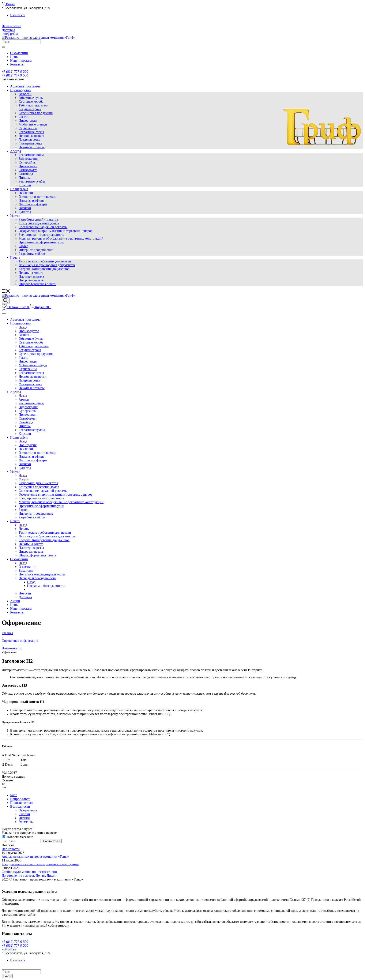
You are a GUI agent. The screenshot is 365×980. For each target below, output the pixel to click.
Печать (15, 257)
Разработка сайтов (32, 253)
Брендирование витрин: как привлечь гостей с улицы (40, 864)
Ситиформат (28, 170)
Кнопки (24, 814)
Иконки (24, 818)
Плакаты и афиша (31, 200)
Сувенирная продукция (36, 113)
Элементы (26, 821)
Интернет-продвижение (36, 250)
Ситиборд (26, 174)
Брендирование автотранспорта (41, 234)
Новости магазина (19, 837)
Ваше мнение (11, 26)
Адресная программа (25, 86)
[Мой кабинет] (4, 312)
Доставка (8, 30)
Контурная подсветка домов (39, 223)
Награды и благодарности (46, 585)
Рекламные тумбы (32, 181)
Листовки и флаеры (33, 204)
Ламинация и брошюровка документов (47, 265)
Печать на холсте (31, 272)
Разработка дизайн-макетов (38, 219)
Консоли (25, 185)
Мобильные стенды (33, 124)
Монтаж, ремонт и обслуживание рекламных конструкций (61, 238)
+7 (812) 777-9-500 (15, 71)
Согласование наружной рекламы (43, 227)
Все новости (11, 849)
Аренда (15, 151)
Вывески (25, 94)
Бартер (23, 246)
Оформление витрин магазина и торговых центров (56, 231)
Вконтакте (17, 15)
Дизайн (52, 875)
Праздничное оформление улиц (41, 242)
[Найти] (3, 47)
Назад (23, 327)
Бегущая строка (30, 109)
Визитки (25, 208)
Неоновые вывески (32, 136)
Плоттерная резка (31, 276)
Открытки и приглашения (37, 196)
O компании (27, 566)
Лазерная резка (29, 139)
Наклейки (26, 193)
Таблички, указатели (34, 105)
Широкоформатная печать (37, 284)
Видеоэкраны (28, 158)
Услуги (15, 215)
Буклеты (25, 212)
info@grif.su (10, 33)
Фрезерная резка (30, 143)
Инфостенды (28, 120)
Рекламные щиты (31, 155)
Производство (20, 90)
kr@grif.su (9, 949)
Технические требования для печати (45, 261)
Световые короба (31, 101)
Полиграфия (19, 189)
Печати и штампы (32, 147)
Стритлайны (28, 128)
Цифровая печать (31, 280)
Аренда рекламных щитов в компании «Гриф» (35, 856)
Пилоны (25, 177)
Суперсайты (27, 162)
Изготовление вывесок (18, 875)
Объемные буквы (31, 97)
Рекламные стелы (31, 132)
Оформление (28, 810)
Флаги (23, 117)
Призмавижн (28, 166)
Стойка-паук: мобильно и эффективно (29, 872)
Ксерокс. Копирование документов (44, 269)
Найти (7, 976)
